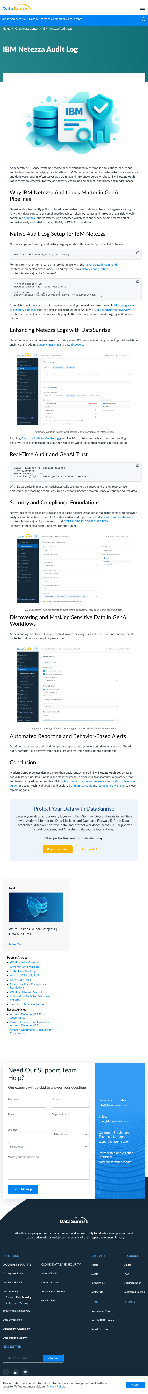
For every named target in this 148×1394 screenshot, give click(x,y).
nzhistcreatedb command (101, 264)
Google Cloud (48, 1300)
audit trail (30, 218)
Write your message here (24, 1157)
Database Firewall (12, 1282)
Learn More (16, 944)
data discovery (74, 344)
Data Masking (10, 1291)
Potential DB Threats (102, 1320)
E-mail (11, 1114)
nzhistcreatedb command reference (83, 781)
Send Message (23, 1189)
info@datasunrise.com (113, 1105)
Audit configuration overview (112, 309)
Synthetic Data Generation (27, 1004)
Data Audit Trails (20, 980)
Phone (55, 1099)
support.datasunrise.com (114, 1141)
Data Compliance (12, 1320)
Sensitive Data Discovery (16, 1311)
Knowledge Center (26, 28)
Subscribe (53, 1358)
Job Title (13, 1130)
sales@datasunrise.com (113, 1121)
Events (94, 1274)
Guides (127, 1265)
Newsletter (12, 1346)
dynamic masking (48, 344)
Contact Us (97, 1292)
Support (130, 1302)
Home (6, 28)
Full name (13, 1099)
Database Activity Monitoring (40, 438)
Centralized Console (134, 1292)
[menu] (142, 7)
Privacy (119, 1237)
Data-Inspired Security (15, 1338)
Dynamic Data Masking (24, 966)
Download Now (91, 849)
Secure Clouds (49, 1273)
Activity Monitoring (13, 1273)
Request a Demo (57, 849)
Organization (59, 1114)
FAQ (126, 1274)
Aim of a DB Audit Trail (24, 975)
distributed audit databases (115, 517)
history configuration (95, 269)
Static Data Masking (23, 971)
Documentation (132, 1283)
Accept (135, 1385)
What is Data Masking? (24, 962)
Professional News (101, 1311)
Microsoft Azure (50, 1282)
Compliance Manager (111, 785)
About (94, 1265)
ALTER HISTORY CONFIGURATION (85, 521)
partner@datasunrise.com (115, 1161)
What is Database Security (27, 992)
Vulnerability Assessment (16, 1329)
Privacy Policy (55, 1386)
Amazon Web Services (53, 1291)
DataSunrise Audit (80, 785)
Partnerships (98, 1283)
